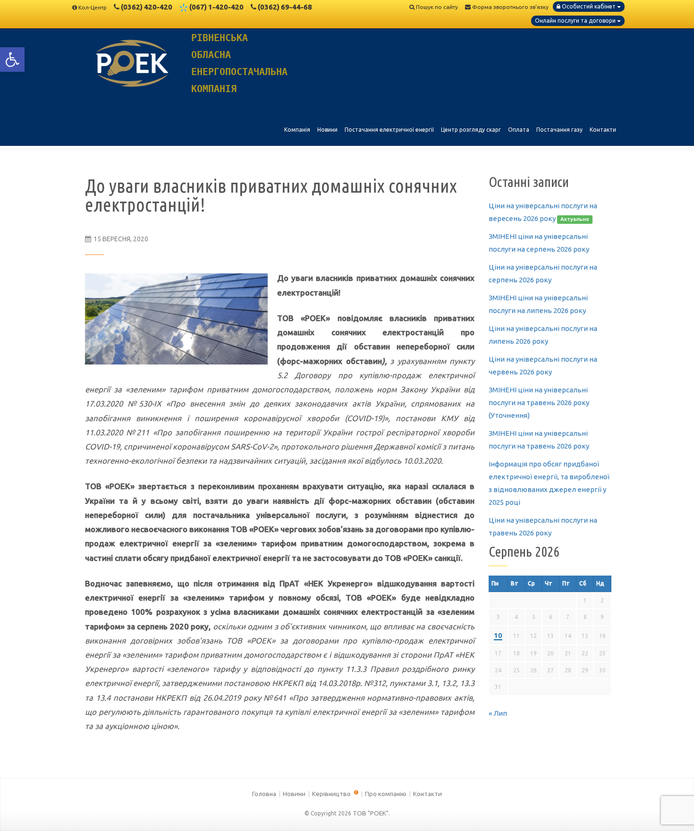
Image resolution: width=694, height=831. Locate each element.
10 (498, 635)
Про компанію (385, 793)
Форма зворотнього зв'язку (510, 7)
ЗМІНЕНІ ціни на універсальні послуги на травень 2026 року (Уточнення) (539, 402)
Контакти (427, 793)
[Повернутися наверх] (670, 807)
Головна (264, 793)
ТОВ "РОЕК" (371, 813)
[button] (12, 59)
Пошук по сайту (436, 7)
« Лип (498, 713)
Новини (294, 793)
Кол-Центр (92, 7)
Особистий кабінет (588, 6)
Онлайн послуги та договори (576, 20)
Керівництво (332, 793)
